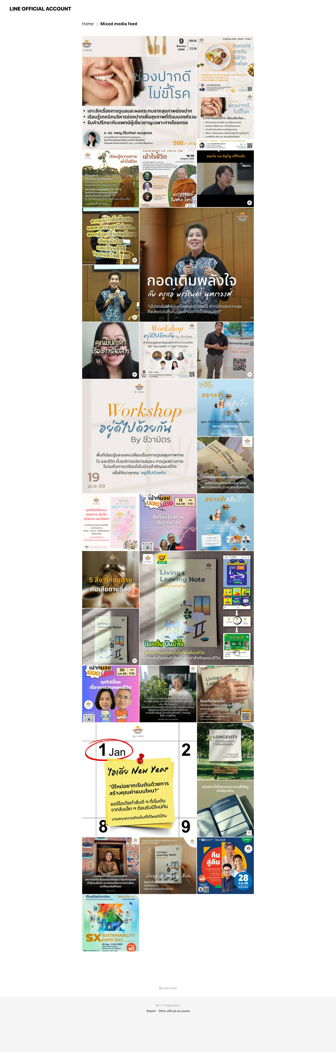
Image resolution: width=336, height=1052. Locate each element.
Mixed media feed (118, 23)
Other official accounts (174, 1011)
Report (151, 1011)
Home (88, 23)
